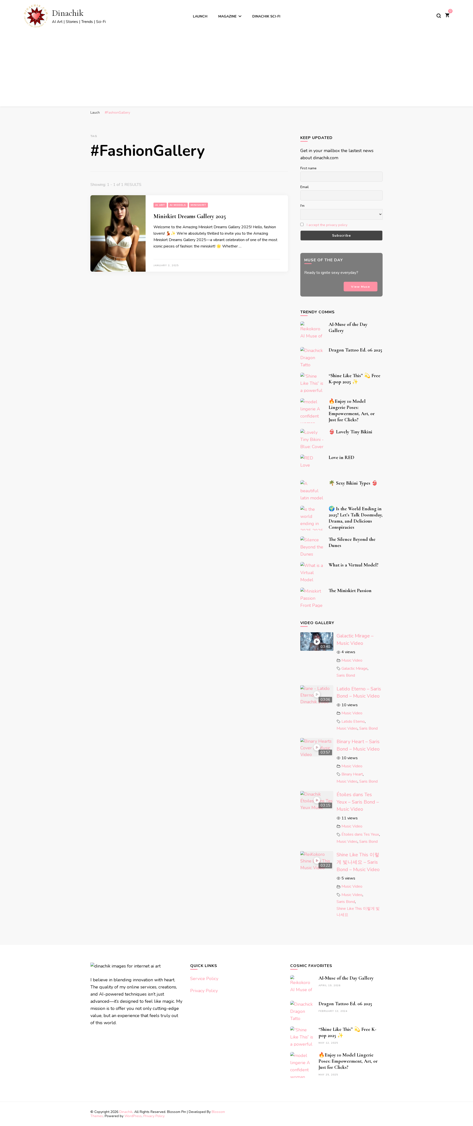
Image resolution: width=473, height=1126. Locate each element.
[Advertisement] (236, 65)
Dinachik (68, 13)
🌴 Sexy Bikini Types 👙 (353, 483)
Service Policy (204, 979)
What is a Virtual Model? (353, 565)
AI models (178, 205)
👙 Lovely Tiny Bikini (350, 432)
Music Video (351, 660)
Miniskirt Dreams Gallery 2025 (189, 216)
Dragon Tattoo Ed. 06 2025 (355, 350)
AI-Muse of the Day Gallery (346, 978)
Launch (200, 16)
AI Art (160, 205)
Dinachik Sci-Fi (266, 16)
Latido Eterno (353, 721)
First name (308, 168)
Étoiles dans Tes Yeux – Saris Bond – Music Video (358, 801)
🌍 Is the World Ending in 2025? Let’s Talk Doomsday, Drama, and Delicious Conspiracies (356, 518)
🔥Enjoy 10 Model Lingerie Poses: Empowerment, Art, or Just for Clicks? (352, 410)
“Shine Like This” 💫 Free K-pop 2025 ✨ (354, 379)
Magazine (227, 16)
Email (304, 187)
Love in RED (341, 457)
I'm (302, 205)
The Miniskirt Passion (350, 591)
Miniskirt (198, 205)
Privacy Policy (204, 991)
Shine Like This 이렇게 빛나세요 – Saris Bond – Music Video (358, 862)
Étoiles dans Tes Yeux (360, 834)
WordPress (133, 1116)
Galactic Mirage (354, 668)
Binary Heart (352, 774)
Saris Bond (346, 675)
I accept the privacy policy (327, 225)
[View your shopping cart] (447, 16)
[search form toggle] (439, 16)
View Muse (360, 286)
